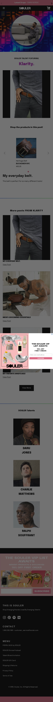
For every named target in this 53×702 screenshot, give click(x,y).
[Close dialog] (52, 334)
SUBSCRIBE (41, 358)
